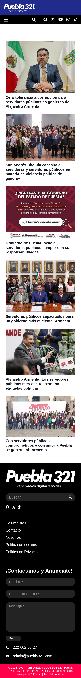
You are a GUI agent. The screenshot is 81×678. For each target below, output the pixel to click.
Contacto (13, 530)
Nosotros (13, 537)
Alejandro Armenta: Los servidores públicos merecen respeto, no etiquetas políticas (37, 383)
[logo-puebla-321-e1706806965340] (19, 7)
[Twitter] (53, 20)
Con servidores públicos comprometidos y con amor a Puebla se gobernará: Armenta (39, 445)
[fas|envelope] (9, 655)
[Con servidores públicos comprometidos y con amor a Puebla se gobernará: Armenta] (40, 399)
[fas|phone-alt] (9, 647)
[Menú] (6, 19)
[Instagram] (68, 20)
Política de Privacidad (24, 552)
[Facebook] (45, 19)
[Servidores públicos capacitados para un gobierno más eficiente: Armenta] (40, 262)
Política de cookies (21, 545)
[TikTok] (75, 19)
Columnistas (16, 523)
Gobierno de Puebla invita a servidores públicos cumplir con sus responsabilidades (38, 247)
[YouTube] (60, 19)
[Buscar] (70, 497)
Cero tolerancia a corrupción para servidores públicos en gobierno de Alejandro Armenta (37, 102)
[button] (34, 19)
